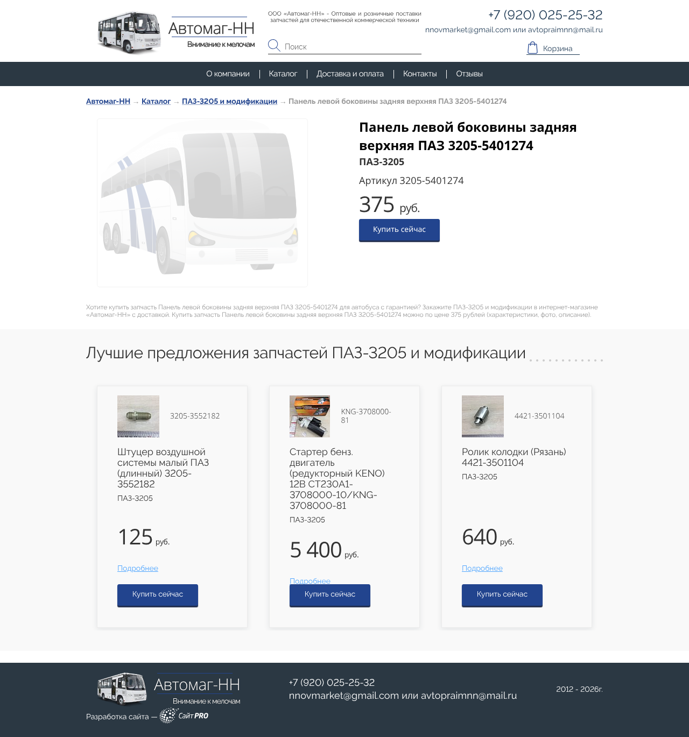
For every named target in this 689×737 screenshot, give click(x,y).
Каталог (283, 74)
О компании (227, 74)
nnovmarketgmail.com (344, 695)
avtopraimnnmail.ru (469, 695)
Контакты (420, 74)
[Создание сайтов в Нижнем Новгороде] (183, 717)
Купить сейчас (399, 229)
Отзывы (469, 74)
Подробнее (137, 568)
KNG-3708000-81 (366, 416)
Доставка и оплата (350, 74)
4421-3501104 (539, 416)
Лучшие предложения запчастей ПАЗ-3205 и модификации (306, 353)
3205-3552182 (195, 416)
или (403, 696)
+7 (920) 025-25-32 (332, 683)
